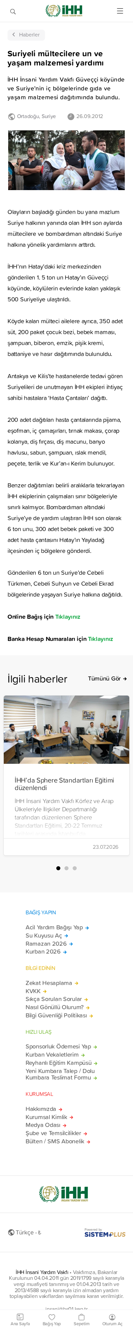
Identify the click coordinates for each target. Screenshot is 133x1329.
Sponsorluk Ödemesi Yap (58, 1046)
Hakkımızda (41, 1108)
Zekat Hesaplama (49, 983)
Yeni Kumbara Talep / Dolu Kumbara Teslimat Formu (60, 1074)
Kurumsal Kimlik (46, 1117)
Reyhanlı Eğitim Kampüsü (58, 1062)
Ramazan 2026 (46, 943)
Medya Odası (43, 1124)
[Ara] (12, 10)
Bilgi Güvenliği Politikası (56, 1015)
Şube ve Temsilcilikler (53, 1133)
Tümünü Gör (104, 678)
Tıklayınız (67, 616)
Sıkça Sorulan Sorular (54, 999)
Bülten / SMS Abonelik (55, 1141)
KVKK (33, 991)
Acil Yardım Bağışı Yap (54, 927)
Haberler (29, 34)
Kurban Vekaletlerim (52, 1054)
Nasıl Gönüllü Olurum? (55, 1007)
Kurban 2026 (43, 951)
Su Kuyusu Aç (44, 935)
